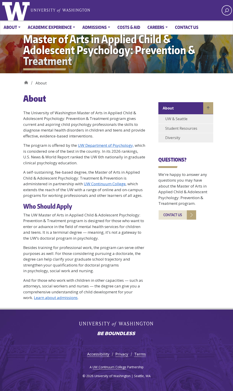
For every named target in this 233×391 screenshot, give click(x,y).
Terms (140, 354)
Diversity (172, 137)
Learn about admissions (56, 297)
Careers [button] (155, 27)
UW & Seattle (176, 118)
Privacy (121, 354)
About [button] (10, 27)
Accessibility (98, 354)
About (168, 108)
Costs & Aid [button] (128, 27)
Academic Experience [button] (50, 27)
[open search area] (227, 10)
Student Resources (181, 128)
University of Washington (17, 10)
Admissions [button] (94, 27)
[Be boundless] (116, 334)
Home (26, 81)
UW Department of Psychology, (106, 145)
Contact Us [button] (186, 27)
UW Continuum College (105, 183)
